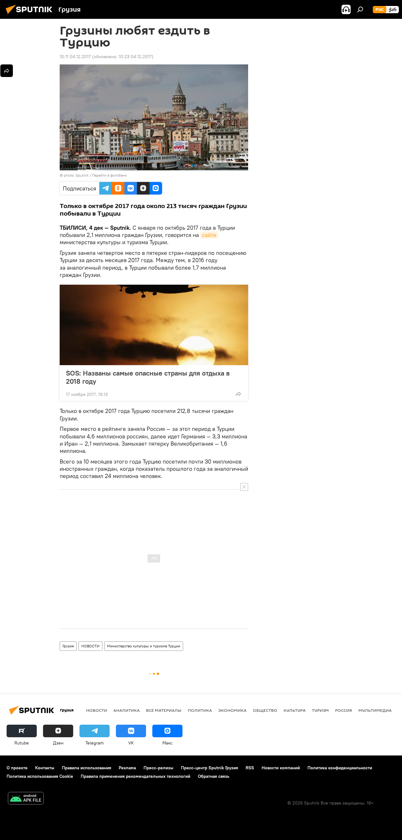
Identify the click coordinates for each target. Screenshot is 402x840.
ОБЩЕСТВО (265, 710)
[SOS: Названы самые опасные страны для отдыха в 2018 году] (154, 325)
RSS (250, 768)
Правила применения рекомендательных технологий (135, 776)
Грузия (68, 646)
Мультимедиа (375, 710)
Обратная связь (213, 776)
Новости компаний (281, 768)
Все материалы (164, 710)
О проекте (17, 768)
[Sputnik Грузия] (30, 15)
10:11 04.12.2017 (75, 56)
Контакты (44, 768)
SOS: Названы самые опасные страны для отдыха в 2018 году (148, 377)
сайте (209, 235)
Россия (343, 710)
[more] (238, 393)
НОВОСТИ (90, 646)
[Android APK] (25, 799)
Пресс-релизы (158, 768)
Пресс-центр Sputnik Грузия (209, 768)
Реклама (127, 768)
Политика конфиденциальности (339, 768)
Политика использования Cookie (40, 776)
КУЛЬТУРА (295, 710)
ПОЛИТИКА (200, 710)
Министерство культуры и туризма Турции (143, 646)
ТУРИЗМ (320, 710)
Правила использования (86, 768)
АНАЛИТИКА (126, 710)
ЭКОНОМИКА (232, 710)
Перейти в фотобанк (109, 175)
